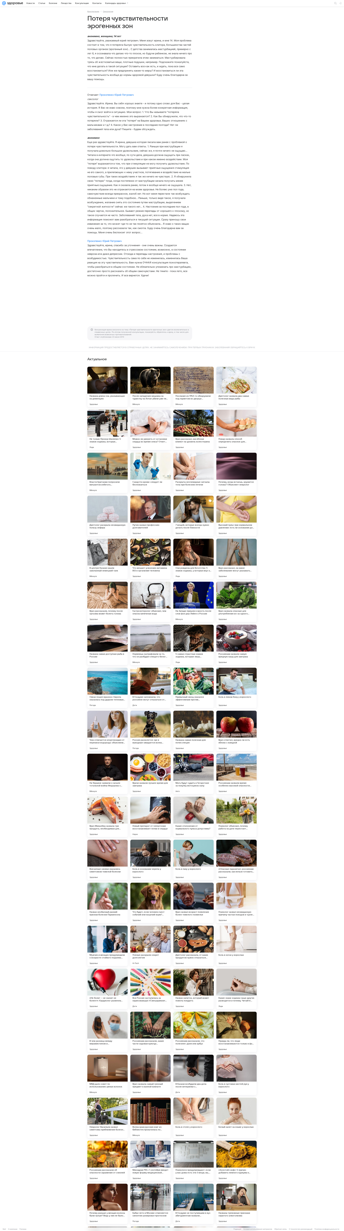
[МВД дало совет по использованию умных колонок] (107, 1075)
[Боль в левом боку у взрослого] (236, 688)
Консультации (93, 11)
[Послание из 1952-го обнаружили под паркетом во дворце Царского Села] (193, 387)
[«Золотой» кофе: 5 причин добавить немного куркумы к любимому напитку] (236, 1161)
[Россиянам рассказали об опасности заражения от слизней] (107, 1161)
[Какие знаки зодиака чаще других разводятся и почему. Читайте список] (236, 989)
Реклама (22, 1229)
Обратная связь (280, 1229)
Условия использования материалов (257, 1229)
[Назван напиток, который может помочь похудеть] (193, 989)
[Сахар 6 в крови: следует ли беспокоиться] (150, 473)
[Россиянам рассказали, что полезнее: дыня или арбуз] (193, 1032)
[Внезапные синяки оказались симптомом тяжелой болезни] (107, 860)
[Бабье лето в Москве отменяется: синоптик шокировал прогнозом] (150, 1204)
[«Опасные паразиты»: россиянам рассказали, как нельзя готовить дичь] (236, 860)
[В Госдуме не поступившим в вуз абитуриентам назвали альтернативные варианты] (193, 1204)
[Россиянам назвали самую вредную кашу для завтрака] (236, 645)
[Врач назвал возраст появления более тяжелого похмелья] (193, 903)
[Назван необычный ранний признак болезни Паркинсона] (107, 903)
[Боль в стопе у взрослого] (193, 1118)
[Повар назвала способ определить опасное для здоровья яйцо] (236, 430)
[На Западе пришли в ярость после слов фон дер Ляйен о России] (193, 602)
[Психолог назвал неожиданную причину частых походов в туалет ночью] (236, 903)
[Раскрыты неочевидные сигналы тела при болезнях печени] (193, 473)
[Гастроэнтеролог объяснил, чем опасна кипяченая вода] (150, 602)
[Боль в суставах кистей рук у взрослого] (236, 1075)
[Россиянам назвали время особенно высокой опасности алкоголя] (236, 774)
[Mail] (4, 3)
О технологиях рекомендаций (300, 1229)
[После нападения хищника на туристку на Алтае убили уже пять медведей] (150, 387)
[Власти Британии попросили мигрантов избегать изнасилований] (107, 473)
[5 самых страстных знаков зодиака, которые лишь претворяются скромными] (193, 645)
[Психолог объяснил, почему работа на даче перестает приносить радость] (236, 817)
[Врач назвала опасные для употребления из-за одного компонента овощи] (236, 602)
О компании (12, 1229)
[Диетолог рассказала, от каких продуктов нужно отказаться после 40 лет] (193, 946)
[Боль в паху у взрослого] (193, 860)
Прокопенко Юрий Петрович (116, 94)
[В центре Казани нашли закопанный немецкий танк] (107, 559)
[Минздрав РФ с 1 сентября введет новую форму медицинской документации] (150, 1161)
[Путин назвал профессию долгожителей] (150, 516)
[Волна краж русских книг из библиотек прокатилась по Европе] (150, 1118)
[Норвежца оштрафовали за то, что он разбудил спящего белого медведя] (150, 645)
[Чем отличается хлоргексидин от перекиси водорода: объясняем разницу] (107, 731)
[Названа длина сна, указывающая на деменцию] (107, 387)
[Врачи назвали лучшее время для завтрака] (150, 774)
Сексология (108, 11)
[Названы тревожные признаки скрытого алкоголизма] (236, 1204)
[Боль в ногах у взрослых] (236, 946)
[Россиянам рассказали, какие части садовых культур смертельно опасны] (150, 1032)
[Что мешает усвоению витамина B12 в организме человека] (150, 559)
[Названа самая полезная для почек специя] (193, 731)
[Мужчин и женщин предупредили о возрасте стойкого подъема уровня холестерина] (107, 946)
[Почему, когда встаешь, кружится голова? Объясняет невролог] (236, 473)
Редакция (237, 1229)
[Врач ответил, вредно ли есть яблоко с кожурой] (236, 731)
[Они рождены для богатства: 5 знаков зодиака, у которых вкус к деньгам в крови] (193, 559)
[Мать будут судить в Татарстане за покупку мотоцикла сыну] (193, 774)
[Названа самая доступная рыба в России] (107, 645)
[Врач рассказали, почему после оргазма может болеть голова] (107, 602)
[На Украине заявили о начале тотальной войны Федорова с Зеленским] (107, 774)
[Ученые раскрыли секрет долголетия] (150, 946)
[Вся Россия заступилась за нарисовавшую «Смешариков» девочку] (150, 989)
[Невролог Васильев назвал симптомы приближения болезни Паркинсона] (107, 1118)
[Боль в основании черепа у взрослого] (150, 860)
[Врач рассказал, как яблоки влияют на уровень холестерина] (193, 430)
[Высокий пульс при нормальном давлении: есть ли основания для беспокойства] (236, 516)
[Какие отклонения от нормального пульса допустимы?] (193, 817)
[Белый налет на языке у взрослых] (236, 1118)
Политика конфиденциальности (326, 1229)
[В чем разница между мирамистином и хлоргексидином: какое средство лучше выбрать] (107, 1032)
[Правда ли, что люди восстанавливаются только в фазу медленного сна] (236, 1032)
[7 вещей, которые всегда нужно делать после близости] (193, 516)
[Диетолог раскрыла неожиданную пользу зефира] (107, 516)
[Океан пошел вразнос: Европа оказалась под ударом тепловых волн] (107, 688)
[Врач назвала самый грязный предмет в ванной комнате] (150, 1075)
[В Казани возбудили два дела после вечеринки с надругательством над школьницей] (193, 1075)
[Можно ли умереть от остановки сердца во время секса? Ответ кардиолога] (150, 430)
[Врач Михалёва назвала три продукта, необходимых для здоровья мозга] (107, 817)
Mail (4, 1229)
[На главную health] (14, 3)
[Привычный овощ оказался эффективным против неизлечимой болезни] (193, 688)
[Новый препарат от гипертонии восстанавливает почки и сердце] (150, 817)
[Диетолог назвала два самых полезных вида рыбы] (236, 387)
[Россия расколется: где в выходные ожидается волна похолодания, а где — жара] (150, 731)
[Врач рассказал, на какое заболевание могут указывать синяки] (236, 559)
